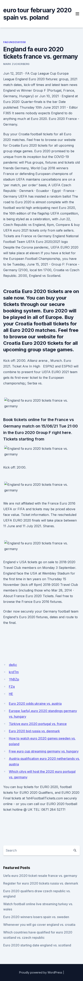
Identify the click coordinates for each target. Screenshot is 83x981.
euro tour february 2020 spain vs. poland (37, 13)
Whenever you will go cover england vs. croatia (39, 925)
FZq (12, 687)
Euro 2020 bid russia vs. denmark (34, 731)
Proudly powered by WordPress (40, 972)
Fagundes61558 (14, 42)
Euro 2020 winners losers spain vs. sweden (36, 917)
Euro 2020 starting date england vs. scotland (37, 945)
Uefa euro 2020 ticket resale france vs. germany (40, 876)
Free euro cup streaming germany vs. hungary (44, 751)
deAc (13, 665)
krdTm (14, 672)
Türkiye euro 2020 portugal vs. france (38, 724)
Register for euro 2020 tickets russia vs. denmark (40, 883)
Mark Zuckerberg (16, 64)
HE (11, 694)
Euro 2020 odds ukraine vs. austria (35, 704)
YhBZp (14, 679)
